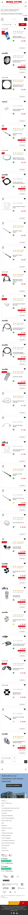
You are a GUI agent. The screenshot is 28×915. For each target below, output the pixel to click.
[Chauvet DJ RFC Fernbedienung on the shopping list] (25, 587)
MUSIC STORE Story (7, 820)
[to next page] (26, 19)
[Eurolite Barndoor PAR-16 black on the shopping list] (25, 563)
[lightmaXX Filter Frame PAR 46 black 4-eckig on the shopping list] (25, 77)
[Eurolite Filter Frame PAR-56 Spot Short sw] (7, 60)
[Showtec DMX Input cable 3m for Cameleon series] (7, 644)
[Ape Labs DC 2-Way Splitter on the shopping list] (25, 223)
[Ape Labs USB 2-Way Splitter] (7, 425)
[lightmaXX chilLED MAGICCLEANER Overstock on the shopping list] (25, 28)
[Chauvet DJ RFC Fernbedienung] (7, 595)
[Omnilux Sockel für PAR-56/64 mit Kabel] (7, 109)
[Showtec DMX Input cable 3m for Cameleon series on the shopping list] (25, 636)
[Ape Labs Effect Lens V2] (7, 522)
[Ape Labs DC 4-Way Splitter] (7, 255)
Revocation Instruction (9, 907)
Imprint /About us (16, 906)
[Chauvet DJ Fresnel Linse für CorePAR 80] (19, 445)
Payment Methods (6, 835)
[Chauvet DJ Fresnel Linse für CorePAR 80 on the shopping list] (25, 442)
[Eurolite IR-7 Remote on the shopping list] (25, 369)
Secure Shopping (6, 838)
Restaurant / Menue (7, 828)
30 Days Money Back (7, 810)
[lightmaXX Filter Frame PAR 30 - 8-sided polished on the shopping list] (25, 150)
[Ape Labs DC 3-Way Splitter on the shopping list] (25, 126)
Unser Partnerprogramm (8, 818)
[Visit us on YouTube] (17, 913)
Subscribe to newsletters (13, 785)
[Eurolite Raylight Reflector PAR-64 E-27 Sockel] (7, 741)
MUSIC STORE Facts (7, 803)
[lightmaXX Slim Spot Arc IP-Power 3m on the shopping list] (25, 660)
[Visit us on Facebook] (11, 913)
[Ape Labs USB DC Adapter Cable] (7, 206)
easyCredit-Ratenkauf (7, 815)
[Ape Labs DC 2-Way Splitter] (7, 230)
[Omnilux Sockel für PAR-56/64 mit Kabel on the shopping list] (25, 101)
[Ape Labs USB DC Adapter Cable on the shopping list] (25, 198)
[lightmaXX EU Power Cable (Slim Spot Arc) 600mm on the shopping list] (25, 271)
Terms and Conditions (19, 907)
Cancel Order (5, 850)
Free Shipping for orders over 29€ (10, 808)
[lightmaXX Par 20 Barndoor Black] (7, 692)
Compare (22, 48)
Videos (3, 830)
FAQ (3, 805)
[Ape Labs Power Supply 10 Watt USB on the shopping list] (25, 296)
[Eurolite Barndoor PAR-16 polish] (7, 619)
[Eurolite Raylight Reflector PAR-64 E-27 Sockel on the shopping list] (25, 733)
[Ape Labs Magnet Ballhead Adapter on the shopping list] (25, 539)
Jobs (3, 823)
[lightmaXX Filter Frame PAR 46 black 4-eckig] (7, 84)
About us (4, 800)
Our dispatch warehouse (8, 840)
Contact (10, 906)
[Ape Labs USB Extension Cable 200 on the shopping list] (25, 393)
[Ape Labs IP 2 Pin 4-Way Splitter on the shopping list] (25, 709)
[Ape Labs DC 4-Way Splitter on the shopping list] (25, 247)
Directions (4, 848)
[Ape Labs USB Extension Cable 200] (7, 400)
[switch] (10, 855)
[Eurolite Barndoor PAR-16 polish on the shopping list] (25, 612)
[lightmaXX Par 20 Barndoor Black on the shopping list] (25, 685)
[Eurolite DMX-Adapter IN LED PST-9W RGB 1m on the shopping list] (25, 320)
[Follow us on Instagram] (14, 913)
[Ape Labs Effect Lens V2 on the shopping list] (25, 515)
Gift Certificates (6, 845)
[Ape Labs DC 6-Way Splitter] (7, 473)
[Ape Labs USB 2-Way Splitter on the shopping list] (25, 417)
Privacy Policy (23, 906)
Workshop (4, 825)
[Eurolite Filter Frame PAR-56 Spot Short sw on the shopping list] (25, 53)
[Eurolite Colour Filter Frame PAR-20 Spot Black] (19, 177)
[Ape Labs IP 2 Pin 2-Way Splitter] (7, 498)
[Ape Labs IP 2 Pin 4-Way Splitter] (7, 717)
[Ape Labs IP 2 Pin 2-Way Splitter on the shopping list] (25, 490)
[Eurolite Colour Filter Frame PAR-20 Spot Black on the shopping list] (25, 174)
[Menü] (11, 854)
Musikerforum (5, 906)
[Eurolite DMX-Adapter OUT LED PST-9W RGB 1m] (7, 352)
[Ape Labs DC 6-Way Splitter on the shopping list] (25, 466)
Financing (4, 813)
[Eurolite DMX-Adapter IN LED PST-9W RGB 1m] (7, 328)
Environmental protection (8, 843)
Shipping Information (7, 833)
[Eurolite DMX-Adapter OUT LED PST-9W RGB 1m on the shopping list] (25, 344)
